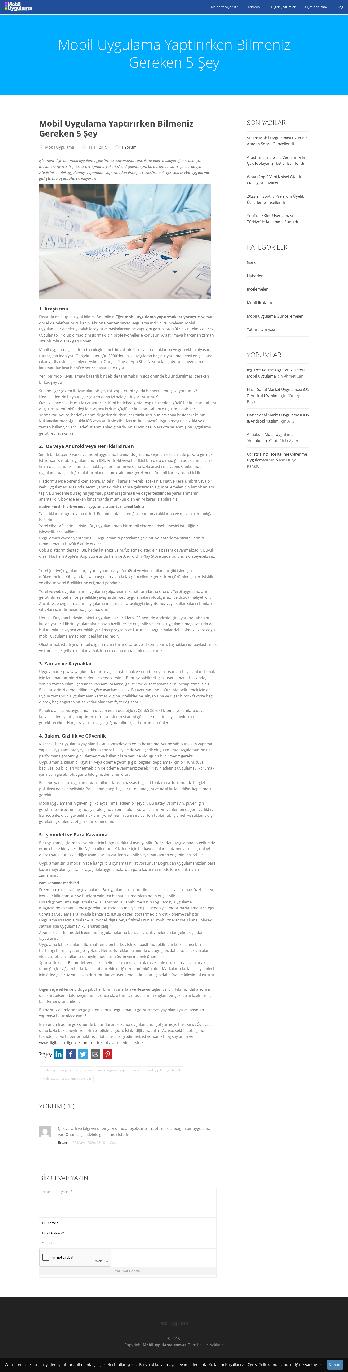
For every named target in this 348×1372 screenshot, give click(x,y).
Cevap (115, 1142)
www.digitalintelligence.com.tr (66, 1042)
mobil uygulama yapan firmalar (118, 1070)
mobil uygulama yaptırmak (163, 1070)
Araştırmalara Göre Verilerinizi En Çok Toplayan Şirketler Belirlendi (277, 160)
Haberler (255, 275)
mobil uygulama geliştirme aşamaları (67, 1070)
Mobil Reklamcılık (262, 302)
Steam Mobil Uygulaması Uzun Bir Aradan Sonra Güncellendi (277, 141)
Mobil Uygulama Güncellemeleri (275, 316)
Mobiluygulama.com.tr (164, 1344)
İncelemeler (257, 289)
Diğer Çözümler (283, 7)
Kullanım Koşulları (225, 1364)
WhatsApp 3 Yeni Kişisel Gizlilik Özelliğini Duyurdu (274, 180)
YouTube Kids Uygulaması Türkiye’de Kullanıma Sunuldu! (273, 218)
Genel (252, 262)
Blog (339, 7)
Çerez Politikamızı (263, 1364)
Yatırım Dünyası (261, 329)
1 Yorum (129, 147)
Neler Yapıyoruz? (224, 7)
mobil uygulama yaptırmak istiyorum (67, 1078)
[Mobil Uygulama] (18, 7)
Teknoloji (254, 7)
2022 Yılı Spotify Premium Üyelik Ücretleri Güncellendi (275, 199)
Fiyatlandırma (316, 7)
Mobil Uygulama (174, 1323)
